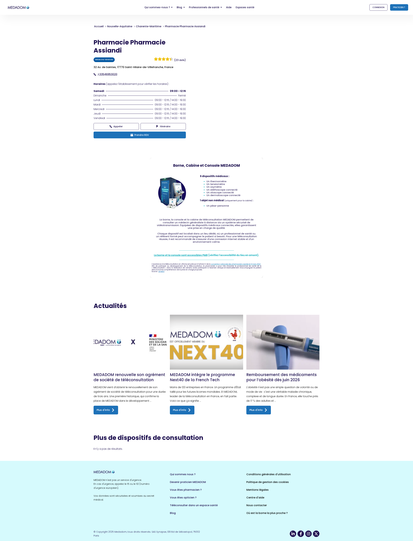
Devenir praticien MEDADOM (188, 482)
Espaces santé (245, 7)
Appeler (118, 126)
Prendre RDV (141, 135)
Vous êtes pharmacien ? (186, 490)
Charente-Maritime (148, 26)
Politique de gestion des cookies (267, 482)
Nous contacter (256, 505)
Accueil (99, 26)
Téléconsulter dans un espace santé (194, 505)
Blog (173, 513)
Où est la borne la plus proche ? (267, 513)
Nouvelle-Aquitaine (119, 26)
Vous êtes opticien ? (183, 497)
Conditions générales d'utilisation (268, 474)
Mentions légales (257, 490)
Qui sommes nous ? (183, 474)
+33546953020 (107, 74)
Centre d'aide (255, 497)
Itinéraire (165, 126)
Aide (229, 7)
